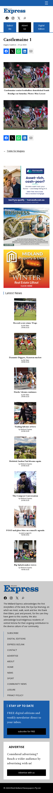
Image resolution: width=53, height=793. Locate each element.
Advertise (25, 27)
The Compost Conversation (25, 496)
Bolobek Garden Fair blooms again (25, 461)
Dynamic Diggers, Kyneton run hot (25, 357)
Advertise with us (26, 772)
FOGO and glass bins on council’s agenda (25, 530)
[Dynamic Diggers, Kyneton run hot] (25, 344)
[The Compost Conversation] (25, 482)
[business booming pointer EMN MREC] (26, 227)
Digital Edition (41, 27)
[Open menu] (46, 3)
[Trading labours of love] (25, 413)
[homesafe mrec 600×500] (26, 185)
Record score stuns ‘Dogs (25, 323)
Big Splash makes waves (25, 565)
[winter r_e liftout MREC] (26, 269)
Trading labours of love (25, 427)
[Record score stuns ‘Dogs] (25, 309)
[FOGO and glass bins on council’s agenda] (25, 517)
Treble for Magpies (16, 151)
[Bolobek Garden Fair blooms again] (25, 448)
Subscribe (10, 27)
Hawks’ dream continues (25, 392)
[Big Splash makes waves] (25, 551)
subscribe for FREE (26, 731)
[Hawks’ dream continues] (25, 378)
